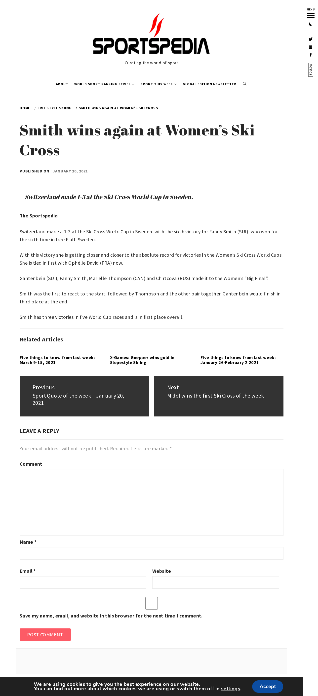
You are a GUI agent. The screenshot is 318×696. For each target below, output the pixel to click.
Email (28, 571)
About (62, 84)
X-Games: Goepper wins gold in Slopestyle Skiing (142, 360)
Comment (31, 464)
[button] (310, 24)
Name (28, 542)
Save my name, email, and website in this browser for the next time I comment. (111, 616)
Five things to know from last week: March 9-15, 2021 (57, 360)
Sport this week (157, 84)
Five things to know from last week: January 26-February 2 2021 (238, 360)
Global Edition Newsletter (209, 84)
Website (161, 571)
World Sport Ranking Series (102, 84)
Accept (268, 686)
